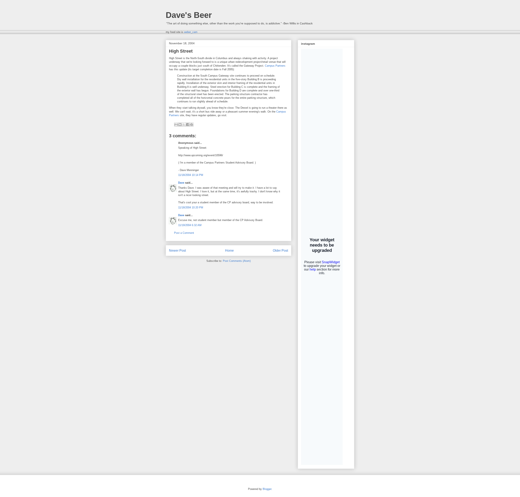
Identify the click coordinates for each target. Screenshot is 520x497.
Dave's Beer (189, 15)
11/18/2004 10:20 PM (190, 207)
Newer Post (177, 250)
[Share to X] (184, 124)
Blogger (267, 489)
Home (229, 250)
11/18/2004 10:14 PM (190, 174)
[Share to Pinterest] (192, 124)
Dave (181, 182)
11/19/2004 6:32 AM (190, 225)
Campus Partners (275, 65)
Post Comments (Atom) (237, 260)
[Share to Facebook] (188, 124)
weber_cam (190, 32)
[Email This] (176, 124)
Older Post (280, 250)
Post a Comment (184, 232)
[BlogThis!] (180, 124)
